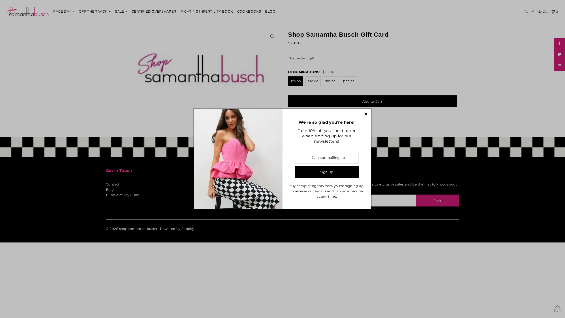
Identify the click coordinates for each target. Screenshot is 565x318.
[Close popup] (366, 114)
